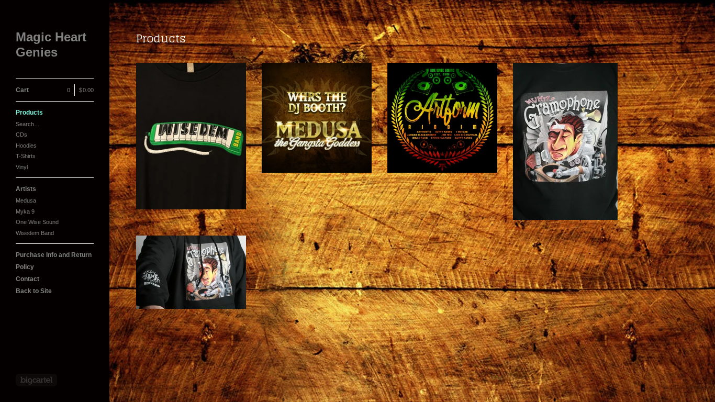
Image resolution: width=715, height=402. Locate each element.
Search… (28, 124)
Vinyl (22, 167)
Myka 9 (25, 211)
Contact (27, 279)
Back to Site (34, 291)
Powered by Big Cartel (36, 380)
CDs (21, 134)
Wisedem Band (35, 233)
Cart (55, 90)
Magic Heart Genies (51, 44)
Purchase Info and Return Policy (54, 261)
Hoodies (26, 145)
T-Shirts (26, 156)
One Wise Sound (37, 222)
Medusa (26, 200)
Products (29, 112)
